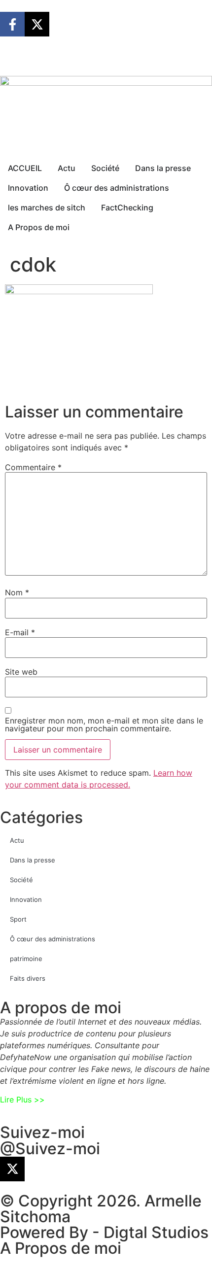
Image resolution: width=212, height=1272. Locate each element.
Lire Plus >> (22, 1099)
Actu (17, 840)
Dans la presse (32, 860)
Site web (21, 672)
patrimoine (26, 959)
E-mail (20, 632)
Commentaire (33, 467)
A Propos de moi (60, 1248)
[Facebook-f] (12, 24)
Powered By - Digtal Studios (104, 1232)
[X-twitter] (37, 24)
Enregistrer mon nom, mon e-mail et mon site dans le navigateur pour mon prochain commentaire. (104, 724)
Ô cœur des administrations (52, 939)
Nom (17, 592)
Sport (18, 919)
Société (21, 880)
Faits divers (27, 978)
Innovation (26, 899)
